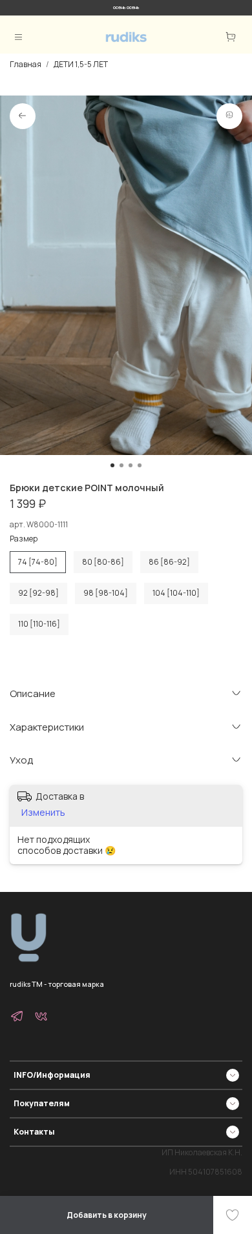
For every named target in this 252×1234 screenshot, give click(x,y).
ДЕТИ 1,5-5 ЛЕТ (81, 64)
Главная (25, 64)
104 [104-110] (176, 592)
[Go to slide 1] (112, 465)
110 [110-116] (39, 623)
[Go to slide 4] (140, 465)
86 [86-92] (169, 561)
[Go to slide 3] (130, 465)
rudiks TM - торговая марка (57, 984)
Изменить (43, 812)
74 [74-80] (38, 561)
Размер (23, 538)
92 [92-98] (38, 592)
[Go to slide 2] (121, 465)
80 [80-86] (103, 561)
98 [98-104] (105, 592)
